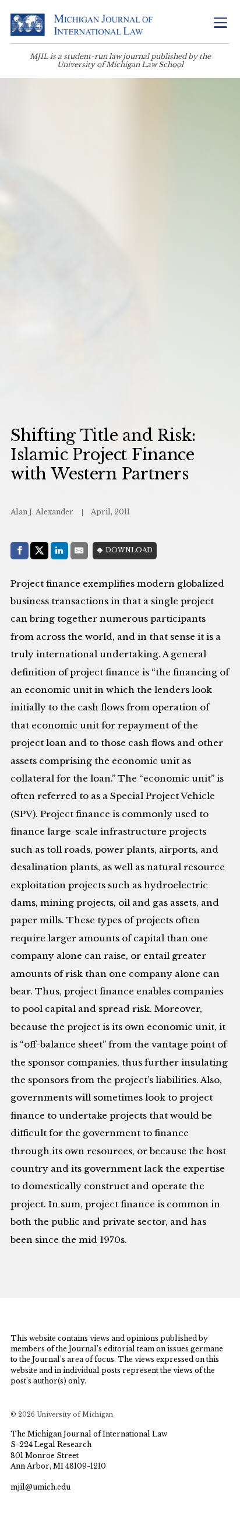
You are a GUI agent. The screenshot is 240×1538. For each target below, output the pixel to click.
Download (129, 550)
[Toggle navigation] (220, 23)
